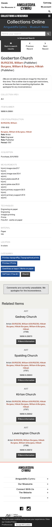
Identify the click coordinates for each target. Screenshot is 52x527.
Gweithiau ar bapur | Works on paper (18, 268)
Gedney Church (26, 316)
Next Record (45, 47)
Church (25, 274)
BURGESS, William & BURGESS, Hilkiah (29, 324)
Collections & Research (14, 16)
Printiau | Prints (9, 263)
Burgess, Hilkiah (13, 326)
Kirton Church (26, 394)
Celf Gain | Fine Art (10, 274)
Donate (4, 3)
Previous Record (30, 47)
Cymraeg (47, 3)
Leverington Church (26, 433)
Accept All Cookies (23, 525)
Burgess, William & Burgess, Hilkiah (22, 66)
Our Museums (7, 7)
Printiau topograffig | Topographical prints (20, 257)
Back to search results (10, 47)
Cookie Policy (11, 522)
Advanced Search (27, 38)
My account (46, 7)
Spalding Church (26, 355)
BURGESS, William (12, 62)
